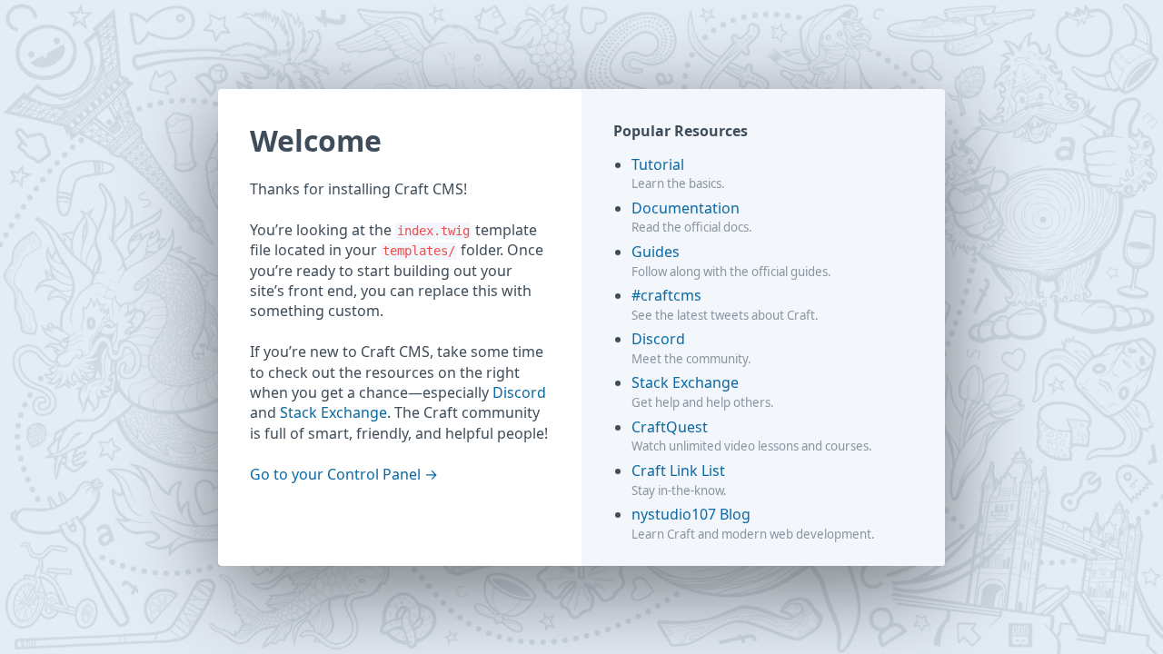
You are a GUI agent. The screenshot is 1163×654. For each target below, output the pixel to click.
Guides (655, 252)
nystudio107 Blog (690, 514)
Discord (519, 392)
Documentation (685, 208)
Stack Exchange (333, 412)
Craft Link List (678, 471)
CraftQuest (669, 427)
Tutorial (657, 164)
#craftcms (666, 295)
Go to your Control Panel (335, 474)
